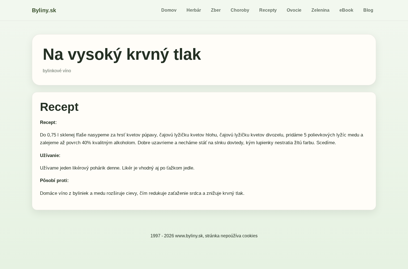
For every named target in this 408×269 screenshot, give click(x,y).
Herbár (194, 10)
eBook (346, 10)
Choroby (240, 10)
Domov (169, 10)
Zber (216, 10)
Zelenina (320, 10)
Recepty (268, 10)
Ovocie (294, 10)
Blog (368, 10)
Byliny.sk (44, 10)
